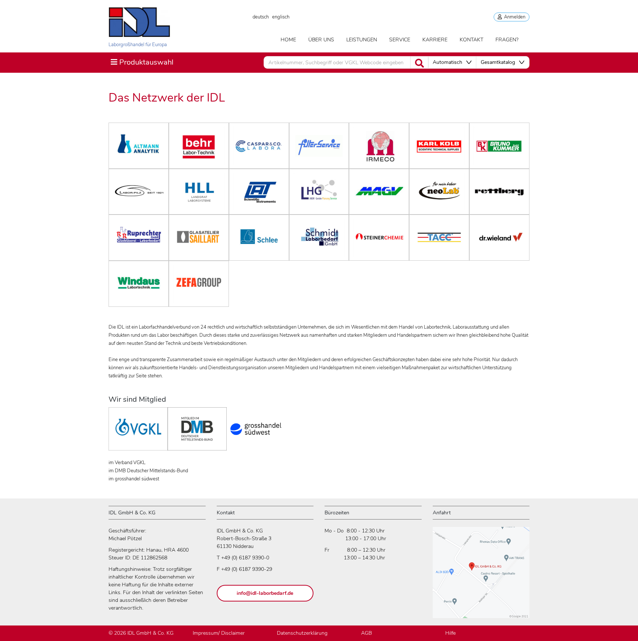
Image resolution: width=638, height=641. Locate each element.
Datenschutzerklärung (302, 633)
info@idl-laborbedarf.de (265, 593)
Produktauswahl (142, 62)
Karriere (434, 39)
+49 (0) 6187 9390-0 (245, 557)
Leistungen (361, 39)
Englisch (280, 17)
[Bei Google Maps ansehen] (481, 575)
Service (399, 39)
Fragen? (506, 39)
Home (288, 39)
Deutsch (261, 17)
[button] (452, 62)
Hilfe (450, 633)
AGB (366, 633)
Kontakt (471, 39)
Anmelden (513, 17)
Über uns (321, 39)
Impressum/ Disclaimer (219, 633)
